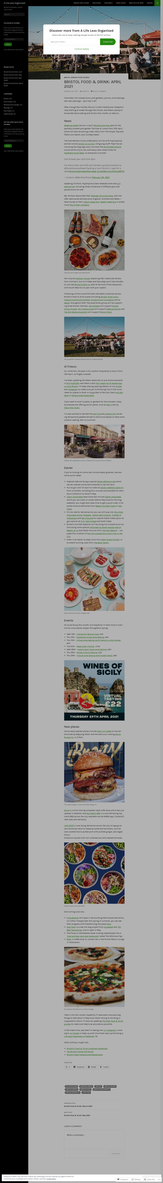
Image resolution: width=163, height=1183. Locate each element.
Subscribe (108, 42)
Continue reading (81, 49)
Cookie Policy (51, 1179)
